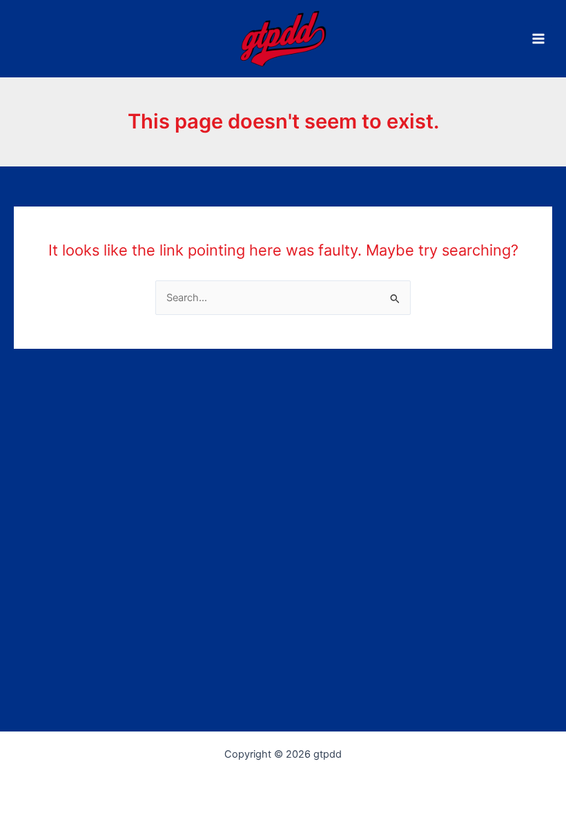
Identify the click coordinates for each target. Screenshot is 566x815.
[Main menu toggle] (538, 38)
